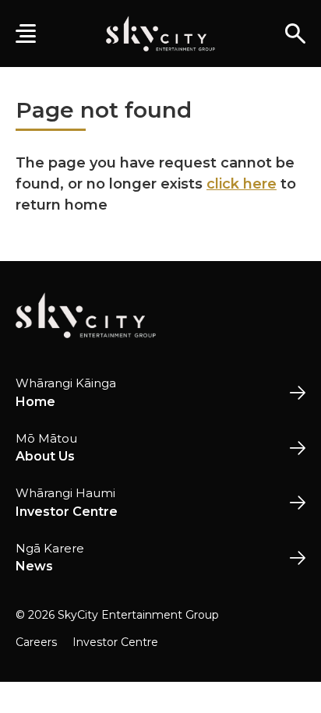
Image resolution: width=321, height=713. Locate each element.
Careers (36, 642)
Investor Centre (115, 642)
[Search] (295, 33)
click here (241, 183)
